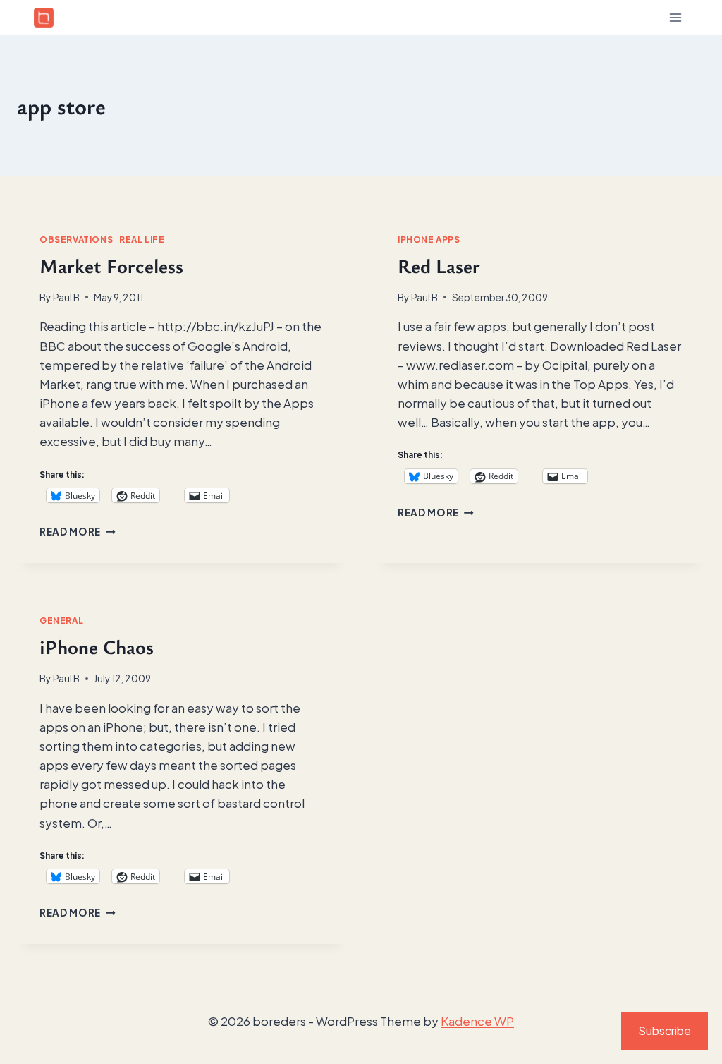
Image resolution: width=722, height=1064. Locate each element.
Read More (77, 532)
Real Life (141, 239)
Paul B (66, 297)
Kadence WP (477, 1021)
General (61, 620)
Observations (76, 239)
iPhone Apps (429, 239)
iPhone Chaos (96, 646)
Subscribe (664, 1030)
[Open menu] (675, 17)
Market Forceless (111, 265)
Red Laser (439, 265)
